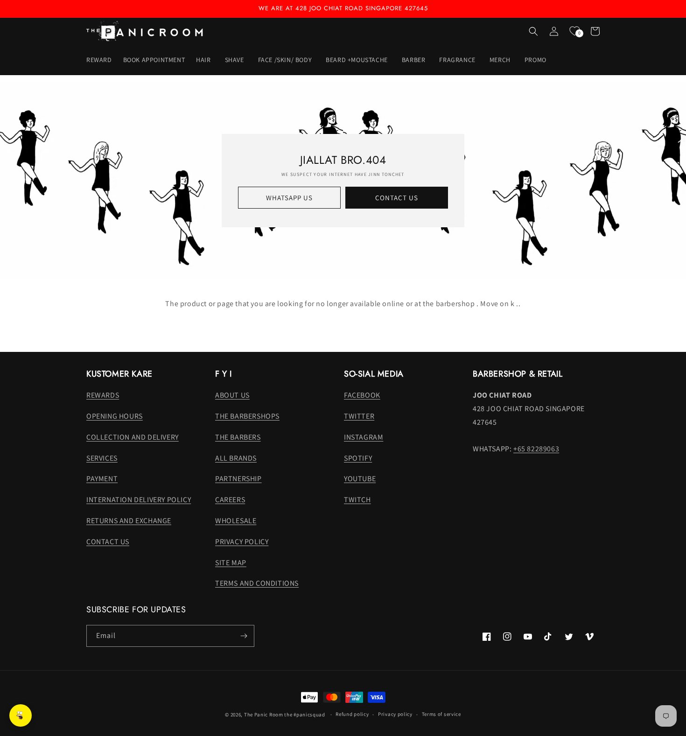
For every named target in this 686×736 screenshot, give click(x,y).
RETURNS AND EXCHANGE (128, 521)
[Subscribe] (243, 636)
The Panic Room (263, 714)
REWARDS (102, 395)
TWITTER (359, 416)
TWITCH (357, 500)
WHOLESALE (235, 521)
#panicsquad (309, 714)
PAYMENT (102, 479)
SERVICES (102, 458)
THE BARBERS (238, 437)
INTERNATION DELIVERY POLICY (138, 500)
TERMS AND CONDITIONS (257, 583)
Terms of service (441, 714)
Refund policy (352, 714)
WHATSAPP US (289, 197)
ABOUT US (232, 395)
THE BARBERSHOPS (247, 416)
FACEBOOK (362, 395)
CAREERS (230, 500)
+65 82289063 (536, 449)
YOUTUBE (360, 479)
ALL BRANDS (236, 458)
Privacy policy (395, 714)
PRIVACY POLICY (241, 542)
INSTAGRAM (363, 437)
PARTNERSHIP (238, 479)
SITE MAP (230, 563)
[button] (204, 60)
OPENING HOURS (114, 416)
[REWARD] (20, 715)
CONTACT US (396, 197)
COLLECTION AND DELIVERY (132, 437)
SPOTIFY (358, 458)
